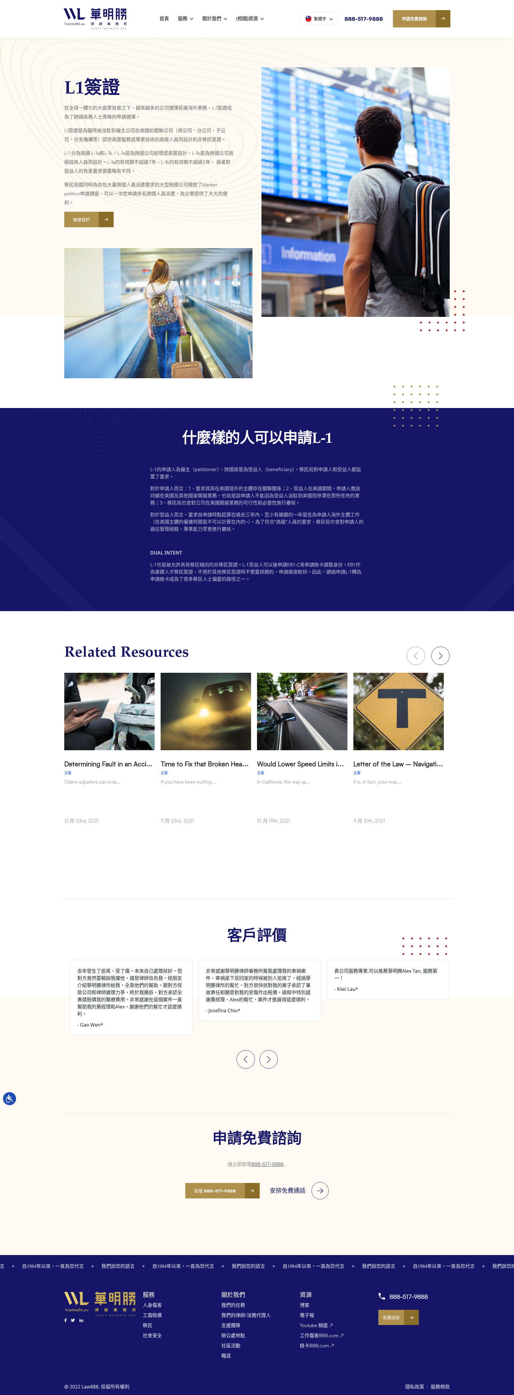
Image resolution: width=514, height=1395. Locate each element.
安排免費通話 (287, 1190)
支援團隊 (230, 1325)
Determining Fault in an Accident (112, 764)
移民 (147, 1325)
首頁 (164, 18)
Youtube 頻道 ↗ (316, 1325)
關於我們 (211, 18)
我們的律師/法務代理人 (246, 1315)
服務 (182, 18)
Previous (245, 1059)
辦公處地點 (233, 1335)
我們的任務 (233, 1305)
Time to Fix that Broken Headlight (210, 764)
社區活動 (230, 1346)
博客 (304, 1305)
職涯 (226, 1356)
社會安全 (152, 1335)
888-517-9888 (363, 18)
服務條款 (440, 1387)
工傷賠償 (152, 1315)
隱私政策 (415, 1387)
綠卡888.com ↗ (317, 1346)
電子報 (307, 1315)
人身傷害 (152, 1305)
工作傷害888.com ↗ (322, 1335)
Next (440, 656)
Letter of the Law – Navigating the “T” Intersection (428, 764)
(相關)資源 (247, 18)
